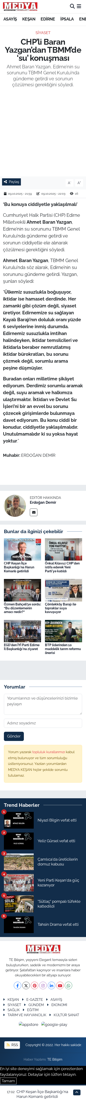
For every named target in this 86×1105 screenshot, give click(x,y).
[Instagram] (43, 985)
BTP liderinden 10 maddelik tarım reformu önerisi (63, 649)
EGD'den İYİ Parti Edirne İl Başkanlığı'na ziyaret (21, 647)
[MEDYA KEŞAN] (20, 6)
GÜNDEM (36, 1005)
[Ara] (72, 6)
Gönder (14, 736)
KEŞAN (28, 19)
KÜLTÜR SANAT (66, 1015)
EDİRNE (48, 19)
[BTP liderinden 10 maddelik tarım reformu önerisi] (63, 630)
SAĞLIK (14, 1010)
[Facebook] (17, 985)
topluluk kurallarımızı (49, 752)
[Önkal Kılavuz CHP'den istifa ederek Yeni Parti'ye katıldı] (63, 549)
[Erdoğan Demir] (15, 505)
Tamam (8, 1081)
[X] (26, 985)
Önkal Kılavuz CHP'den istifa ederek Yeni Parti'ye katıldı (62, 567)
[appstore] (29, 1025)
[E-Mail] (33, 512)
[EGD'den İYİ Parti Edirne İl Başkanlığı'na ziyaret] (22, 630)
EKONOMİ (59, 1005)
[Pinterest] (34, 985)
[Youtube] (60, 985)
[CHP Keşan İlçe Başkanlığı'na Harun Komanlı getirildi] (22, 549)
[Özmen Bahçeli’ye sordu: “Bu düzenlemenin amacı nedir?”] (22, 589)
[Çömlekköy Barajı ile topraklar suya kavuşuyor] (63, 589)
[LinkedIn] (51, 985)
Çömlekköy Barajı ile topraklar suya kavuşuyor (60, 608)
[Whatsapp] (68, 985)
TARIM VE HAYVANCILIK (27, 1015)
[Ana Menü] (79, 6)
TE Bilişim (54, 1059)
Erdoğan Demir (43, 502)
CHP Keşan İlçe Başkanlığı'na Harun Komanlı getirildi (19, 567)
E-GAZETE (34, 999)
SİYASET (43, 32)
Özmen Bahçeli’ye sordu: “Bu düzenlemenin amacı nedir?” (22, 608)
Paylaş (14, 182)
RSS (14, 1045)
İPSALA (67, 19)
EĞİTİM (33, 1010)
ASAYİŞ (10, 19)
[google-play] (54, 1025)
